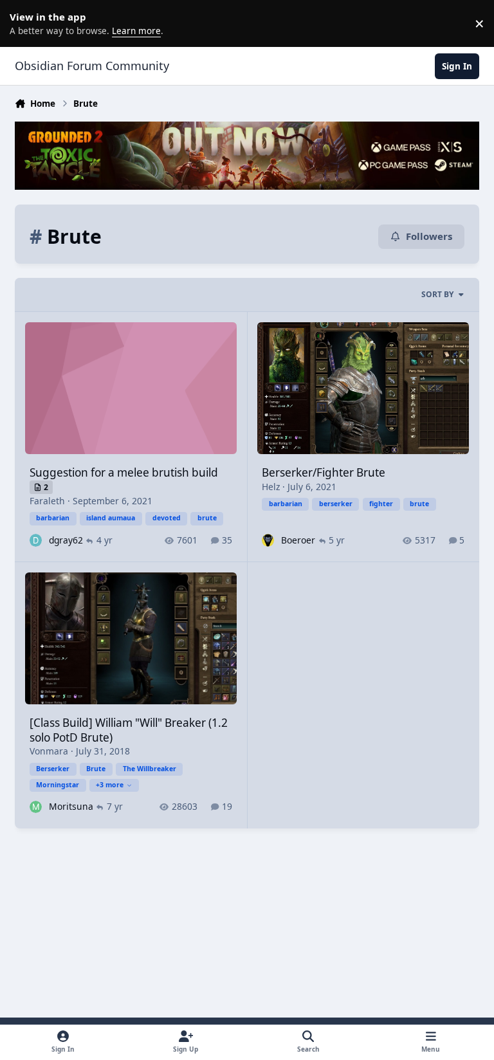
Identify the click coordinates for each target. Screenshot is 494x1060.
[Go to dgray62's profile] (36, 540)
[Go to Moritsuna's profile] (36, 807)
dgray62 (66, 540)
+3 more (110, 784)
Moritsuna (71, 806)
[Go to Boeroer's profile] (268, 540)
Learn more (25, 23)
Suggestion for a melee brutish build (124, 472)
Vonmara (49, 751)
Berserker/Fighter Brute (323, 472)
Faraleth (47, 501)
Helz (271, 486)
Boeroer (298, 540)
